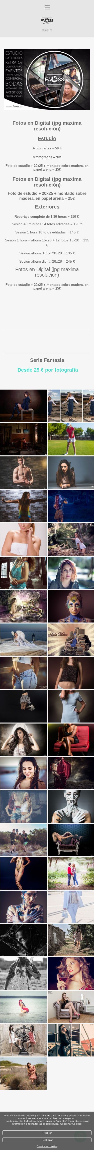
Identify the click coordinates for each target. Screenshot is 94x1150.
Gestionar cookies (47, 1146)
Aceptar (47, 1132)
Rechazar (47, 1140)
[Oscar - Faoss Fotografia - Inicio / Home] (47, 21)
